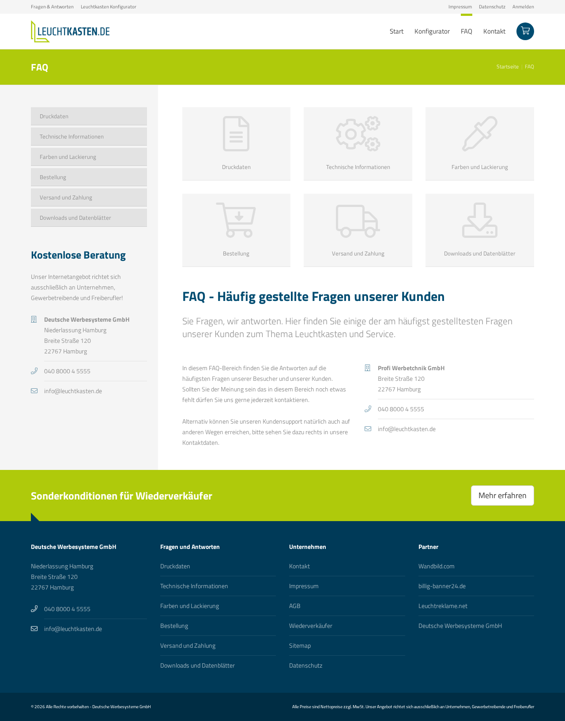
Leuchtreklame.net (442, 605)
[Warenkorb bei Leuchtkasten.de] (525, 31)
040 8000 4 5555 (401, 408)
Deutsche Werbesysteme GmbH (460, 625)
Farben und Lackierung (189, 605)
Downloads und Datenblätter (197, 665)
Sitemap (300, 645)
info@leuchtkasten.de (407, 428)
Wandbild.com (436, 566)
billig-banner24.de (442, 585)
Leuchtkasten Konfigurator (108, 6)
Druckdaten (175, 566)
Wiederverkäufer (310, 625)
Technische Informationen (194, 585)
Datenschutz (492, 6)
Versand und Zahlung (187, 645)
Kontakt (299, 566)
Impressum (460, 6)
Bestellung (174, 625)
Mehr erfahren (502, 495)
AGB (295, 605)
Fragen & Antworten (52, 6)
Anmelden (523, 6)
